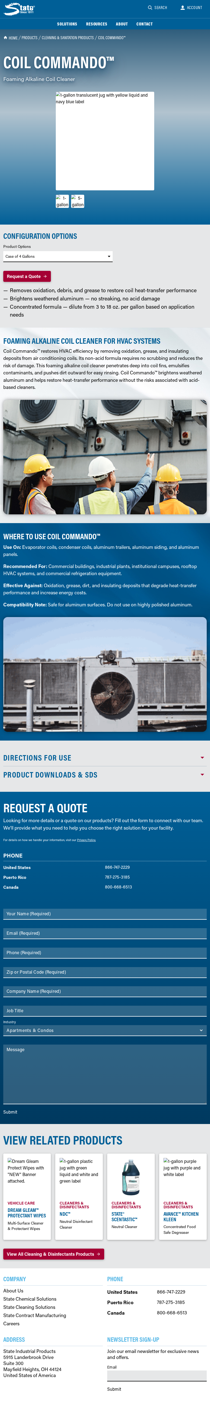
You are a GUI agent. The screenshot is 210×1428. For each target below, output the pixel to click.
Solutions (67, 24)
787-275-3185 (117, 877)
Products (29, 37)
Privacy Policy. (86, 840)
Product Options (17, 246)
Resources (96, 24)
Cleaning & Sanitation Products (68, 37)
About (122, 24)
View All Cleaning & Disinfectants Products (50, 1254)
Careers (11, 1324)
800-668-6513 (118, 887)
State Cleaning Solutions (29, 1307)
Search (160, 7)
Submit (10, 1112)
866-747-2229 (117, 867)
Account (195, 7)
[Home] (19, 9)
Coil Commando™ (111, 37)
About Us (13, 1291)
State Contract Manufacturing (34, 1315)
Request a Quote (24, 276)
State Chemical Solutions (29, 1299)
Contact (144, 24)
